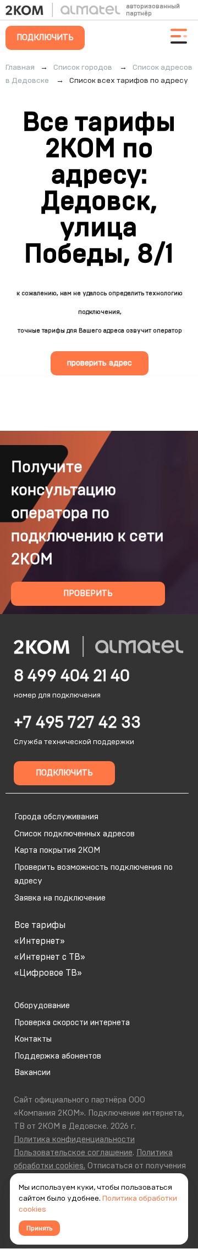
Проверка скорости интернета (72, 1023)
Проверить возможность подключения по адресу (93, 874)
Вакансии (32, 1072)
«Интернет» (39, 941)
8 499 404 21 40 (72, 676)
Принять (39, 1228)
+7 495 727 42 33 (77, 722)
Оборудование (42, 1006)
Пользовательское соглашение (73, 1153)
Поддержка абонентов (57, 1056)
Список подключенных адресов (74, 834)
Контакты (33, 1039)
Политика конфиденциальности (74, 1139)
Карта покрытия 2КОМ (57, 850)
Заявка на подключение (60, 898)
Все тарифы (39, 925)
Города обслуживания (56, 817)
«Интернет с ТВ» (49, 957)
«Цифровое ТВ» (48, 973)
